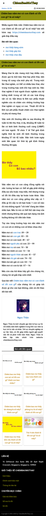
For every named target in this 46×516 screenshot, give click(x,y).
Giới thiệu (6, 476)
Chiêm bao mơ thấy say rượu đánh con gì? (34, 377)
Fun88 (42, 513)
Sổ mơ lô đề (8, 501)
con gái (16, 236)
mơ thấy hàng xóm (14, 47)
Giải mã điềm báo (10, 497)
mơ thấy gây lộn (13, 51)
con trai (17, 232)
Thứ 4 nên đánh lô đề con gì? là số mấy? (33, 436)
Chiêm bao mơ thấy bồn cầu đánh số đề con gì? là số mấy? (12, 440)
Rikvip (38, 513)
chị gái (13, 258)
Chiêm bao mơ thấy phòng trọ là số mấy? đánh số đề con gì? (33, 409)
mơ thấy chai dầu (14, 55)
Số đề (5, 506)
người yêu (14, 243)
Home (4, 8)
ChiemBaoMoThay (25, 2)
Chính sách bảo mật (11, 481)
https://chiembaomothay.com (26, 32)
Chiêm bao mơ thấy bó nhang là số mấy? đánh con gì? (12, 409)
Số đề (10, 8)
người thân (15, 254)
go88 (34, 513)
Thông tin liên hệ (9, 485)
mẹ (11, 247)
